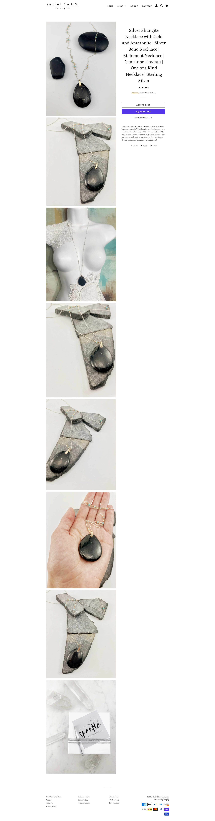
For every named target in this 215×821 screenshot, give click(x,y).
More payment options (143, 117)
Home (110, 6)
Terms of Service (84, 803)
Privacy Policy (51, 806)
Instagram (116, 803)
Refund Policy (83, 800)
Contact (147, 6)
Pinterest (115, 800)
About (134, 6)
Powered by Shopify (161, 800)
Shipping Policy (83, 797)
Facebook (115, 797)
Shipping (135, 92)
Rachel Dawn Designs (161, 797)
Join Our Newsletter (53, 797)
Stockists (49, 803)
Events (48, 800)
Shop (120, 6)
